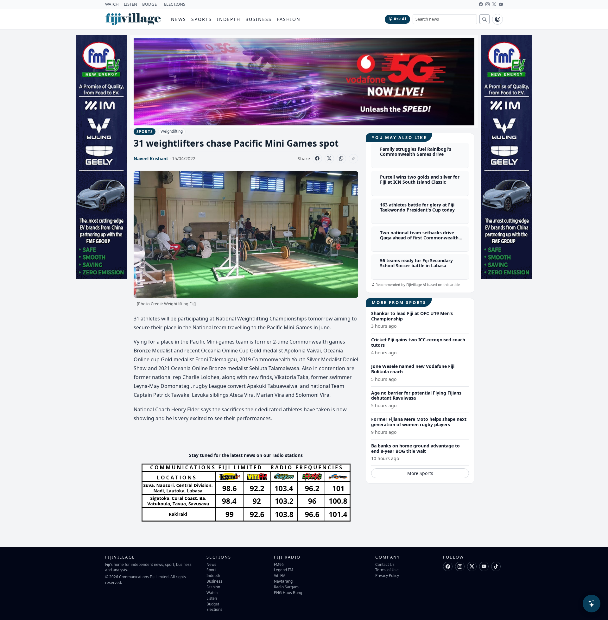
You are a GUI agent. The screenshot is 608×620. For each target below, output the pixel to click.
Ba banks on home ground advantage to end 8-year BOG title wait (415, 448)
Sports (201, 19)
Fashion (289, 19)
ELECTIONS (174, 4)
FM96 (279, 564)
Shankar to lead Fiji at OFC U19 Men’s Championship (412, 316)
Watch (212, 592)
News (178, 19)
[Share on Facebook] (317, 158)
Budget (212, 603)
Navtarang (283, 581)
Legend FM (283, 569)
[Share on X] (329, 158)
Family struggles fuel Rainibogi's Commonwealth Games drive (415, 151)
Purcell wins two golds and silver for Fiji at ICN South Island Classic (419, 179)
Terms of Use (387, 569)
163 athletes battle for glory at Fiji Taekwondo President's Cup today (417, 207)
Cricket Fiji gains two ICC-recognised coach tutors (418, 342)
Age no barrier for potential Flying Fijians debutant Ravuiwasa (416, 395)
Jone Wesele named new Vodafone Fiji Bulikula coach (412, 369)
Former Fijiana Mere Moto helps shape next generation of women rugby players (418, 421)
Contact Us (385, 564)
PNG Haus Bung (288, 592)
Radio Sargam (286, 586)
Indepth (229, 19)
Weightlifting (172, 131)
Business (258, 19)
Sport (211, 569)
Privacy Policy (387, 575)
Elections (214, 609)
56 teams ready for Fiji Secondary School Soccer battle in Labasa (416, 263)
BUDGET (150, 4)
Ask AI (400, 19)
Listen (211, 598)
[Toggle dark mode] (497, 19)
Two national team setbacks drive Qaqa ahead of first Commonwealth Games (419, 238)
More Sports (420, 473)
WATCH (112, 4)
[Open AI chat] (591, 603)
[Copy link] (353, 158)
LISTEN (130, 4)
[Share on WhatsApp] (341, 158)
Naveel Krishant (151, 158)
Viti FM (280, 575)
